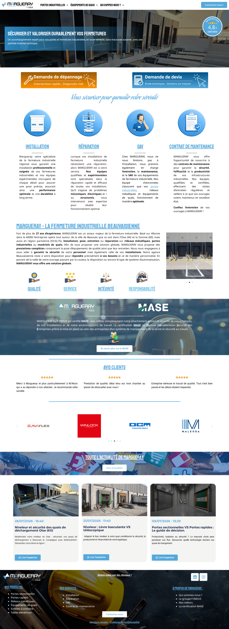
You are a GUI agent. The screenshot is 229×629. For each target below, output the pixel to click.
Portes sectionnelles (23, 594)
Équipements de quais (83, 5)
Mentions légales (99, 622)
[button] (54, 5)
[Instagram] (203, 577)
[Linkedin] (195, 577)
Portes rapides (19, 597)
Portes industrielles (52, 5)
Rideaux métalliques (23, 601)
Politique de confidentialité (124, 622)
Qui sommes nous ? (110, 5)
